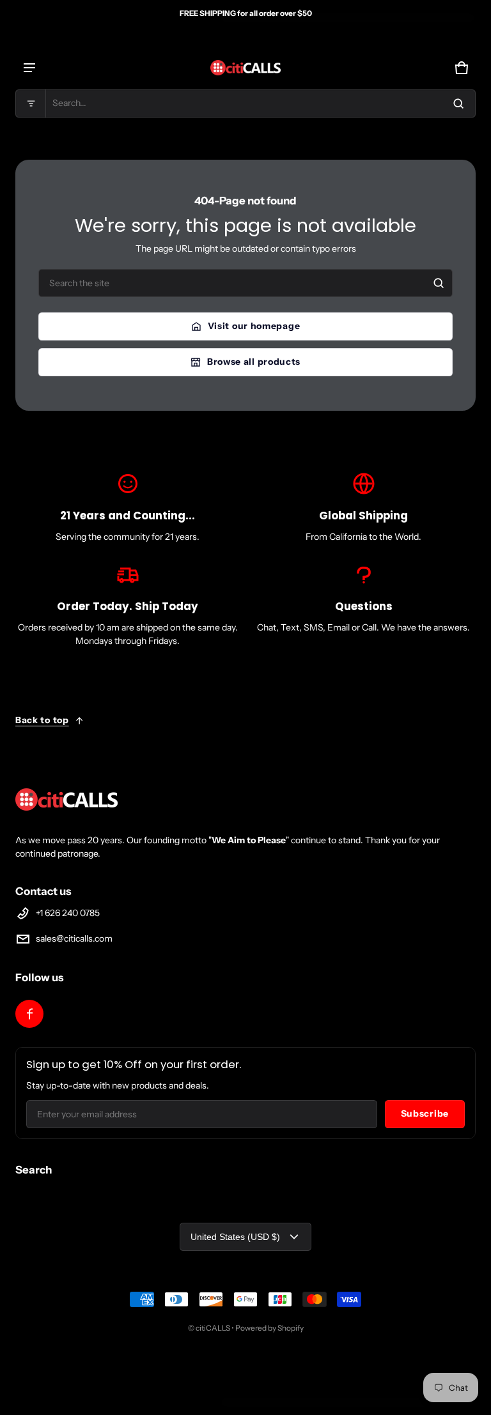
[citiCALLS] (245, 67)
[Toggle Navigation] (29, 68)
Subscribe (425, 1113)
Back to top (42, 720)
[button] (245, 103)
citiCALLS (213, 1328)
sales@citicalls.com (74, 938)
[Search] (439, 283)
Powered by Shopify (269, 1328)
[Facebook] (29, 1014)
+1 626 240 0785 (68, 913)
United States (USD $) (235, 1237)
